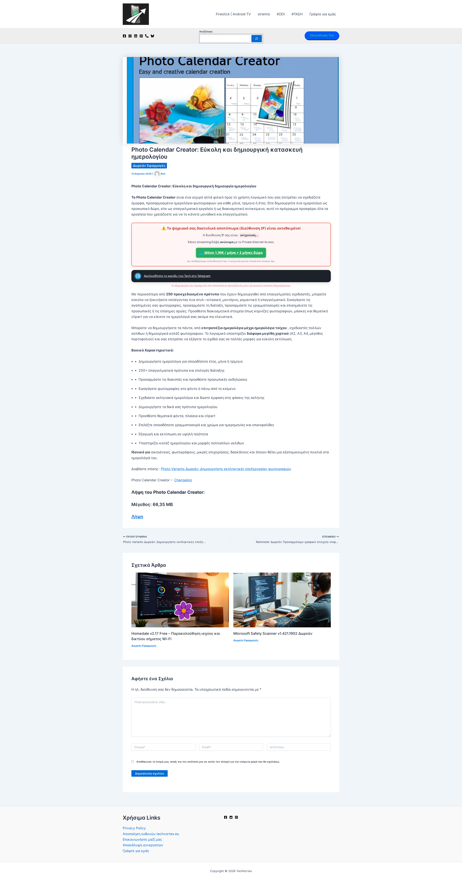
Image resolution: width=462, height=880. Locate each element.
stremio (264, 14)
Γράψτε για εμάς (323, 14)
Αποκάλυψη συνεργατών (143, 845)
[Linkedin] (135, 36)
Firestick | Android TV (233, 14)
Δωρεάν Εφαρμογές (149, 166)
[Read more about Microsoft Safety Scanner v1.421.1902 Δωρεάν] (282, 600)
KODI (281, 14)
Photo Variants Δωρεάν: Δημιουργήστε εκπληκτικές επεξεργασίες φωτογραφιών (226, 469)
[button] (322, 35)
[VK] (147, 36)
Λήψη (137, 516)
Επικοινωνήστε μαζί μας (142, 839)
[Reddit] (231, 817)
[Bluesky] (152, 36)
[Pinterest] (141, 36)
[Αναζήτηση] (256, 38)
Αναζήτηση (205, 31)
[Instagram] (130, 36)
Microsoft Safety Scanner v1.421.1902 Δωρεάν (272, 633)
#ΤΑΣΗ (297, 14)
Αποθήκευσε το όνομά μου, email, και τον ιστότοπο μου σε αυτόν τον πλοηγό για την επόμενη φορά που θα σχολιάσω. (208, 761)
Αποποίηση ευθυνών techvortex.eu (151, 834)
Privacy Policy (134, 828)
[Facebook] (124, 36)
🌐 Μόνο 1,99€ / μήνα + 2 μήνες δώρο (231, 252)
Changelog (183, 480)
